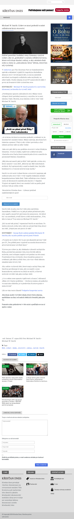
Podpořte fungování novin (32, 290)
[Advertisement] (25, 323)
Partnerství (33, 484)
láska (15, 348)
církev (8, 348)
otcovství (21, 348)
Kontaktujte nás (59, 478)
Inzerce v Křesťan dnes (37, 478)
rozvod (35, 348)
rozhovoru (7, 70)
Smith (42, 348)
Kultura (5, 366)
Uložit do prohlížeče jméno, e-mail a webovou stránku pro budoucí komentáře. (23, 458)
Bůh (3, 348)
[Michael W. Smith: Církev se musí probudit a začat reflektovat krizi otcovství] (25, 42)
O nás (5, 472)
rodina (29, 348)
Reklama (31, 472)
